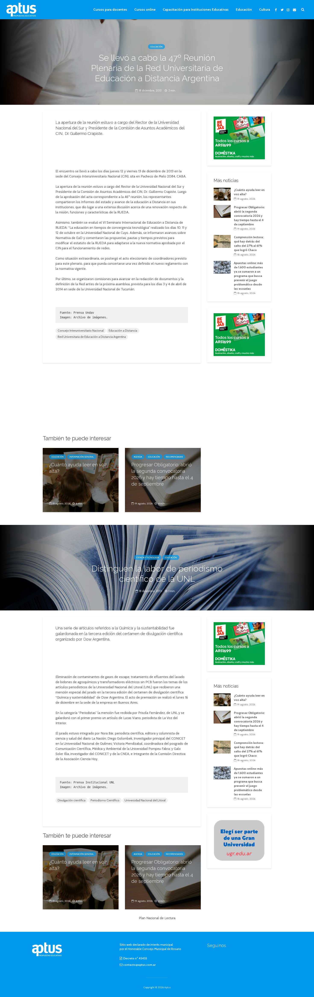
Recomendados (174, 456)
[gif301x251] (239, 840)
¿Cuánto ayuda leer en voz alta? (78, 468)
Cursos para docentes (110, 9)
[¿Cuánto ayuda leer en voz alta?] (81, 480)
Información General (81, 456)
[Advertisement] (122, 151)
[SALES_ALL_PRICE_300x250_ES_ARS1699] (239, 137)
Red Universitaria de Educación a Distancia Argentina (92, 337)
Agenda (138, 456)
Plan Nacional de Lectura (157, 918)
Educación (244, 9)
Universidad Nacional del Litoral (145, 800)
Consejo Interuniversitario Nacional (81, 330)
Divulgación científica (71, 800)
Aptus (167, 987)
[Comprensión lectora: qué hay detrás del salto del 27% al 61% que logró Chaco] (222, 241)
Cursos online (145, 9)
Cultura (264, 9)
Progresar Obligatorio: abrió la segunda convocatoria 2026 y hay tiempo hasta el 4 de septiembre (162, 474)
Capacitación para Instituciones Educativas (196, 9)
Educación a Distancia (123, 330)
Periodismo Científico (105, 800)
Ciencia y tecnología (147, 557)
